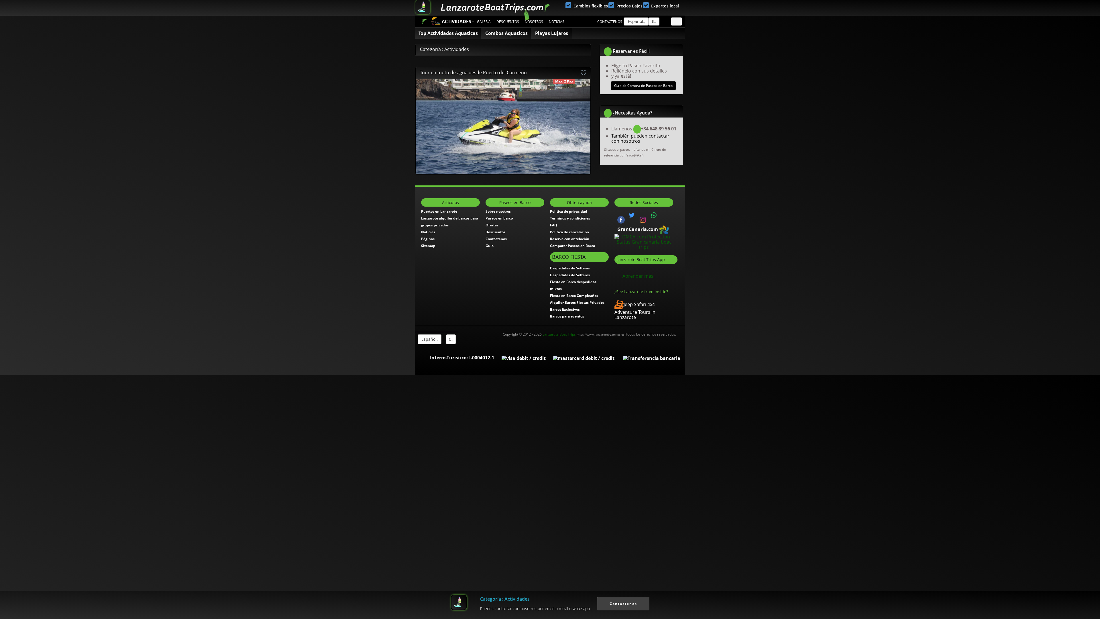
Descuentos (507, 21)
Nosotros (534, 21)
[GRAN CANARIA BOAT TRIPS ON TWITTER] (631, 215)
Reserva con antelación (569, 238)
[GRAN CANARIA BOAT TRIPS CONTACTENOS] (654, 215)
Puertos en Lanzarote (439, 211)
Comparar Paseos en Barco (572, 245)
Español (635, 21)
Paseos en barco (499, 218)
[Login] (676, 21)
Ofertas (492, 225)
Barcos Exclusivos (565, 309)
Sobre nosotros (498, 211)
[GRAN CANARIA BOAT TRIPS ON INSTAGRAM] (643, 219)
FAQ (553, 225)
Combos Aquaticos (506, 33)
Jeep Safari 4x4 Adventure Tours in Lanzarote (634, 310)
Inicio (424, 21)
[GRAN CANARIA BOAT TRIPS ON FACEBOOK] (621, 219)
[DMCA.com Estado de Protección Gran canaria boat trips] (643, 241)
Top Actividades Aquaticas (448, 33)
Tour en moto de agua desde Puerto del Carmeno (473, 72)
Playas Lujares (551, 33)
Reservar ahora (481, 88)
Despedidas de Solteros (570, 275)
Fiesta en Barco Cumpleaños (574, 295)
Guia (490, 245)
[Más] (579, 127)
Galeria (484, 21)
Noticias (556, 21)
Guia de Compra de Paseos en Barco (643, 85)
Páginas (428, 238)
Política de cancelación (569, 232)
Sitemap (428, 245)
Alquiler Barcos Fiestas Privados (577, 302)
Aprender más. (638, 276)
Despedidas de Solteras (570, 268)
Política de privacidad (568, 211)
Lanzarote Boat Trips (583, 334)
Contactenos (609, 21)
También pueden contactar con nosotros (640, 138)
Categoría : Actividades (505, 599)
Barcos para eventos (567, 316)
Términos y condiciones (570, 218)
